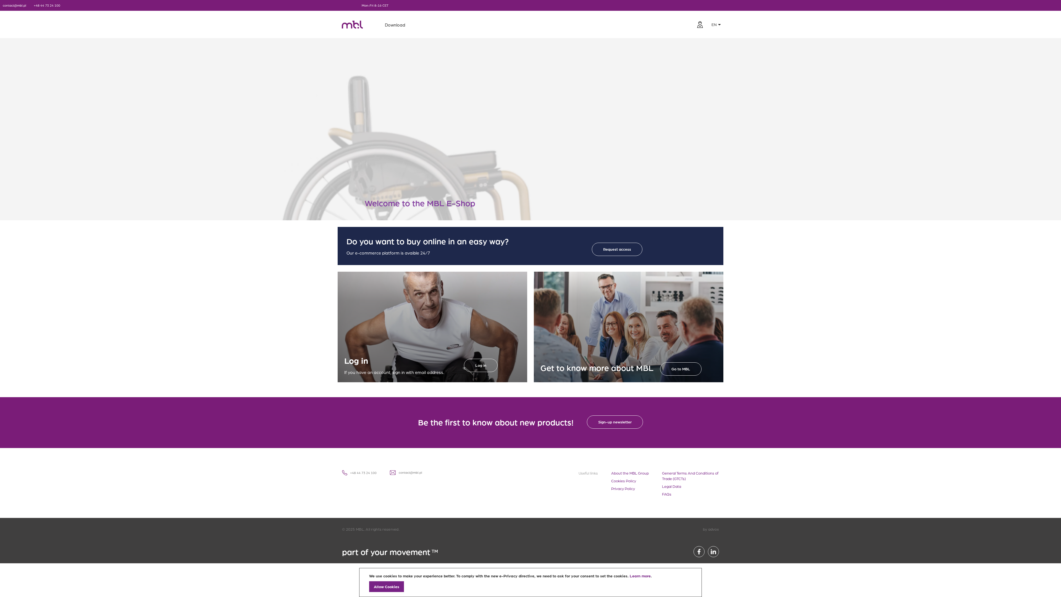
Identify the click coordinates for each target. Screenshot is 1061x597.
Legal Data (671, 486)
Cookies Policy (623, 480)
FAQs (666, 493)
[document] (530, 582)
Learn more (640, 575)
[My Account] (700, 24)
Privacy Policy (623, 488)
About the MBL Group (630, 472)
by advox (711, 529)
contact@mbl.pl (14, 5)
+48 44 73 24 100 (47, 5)
